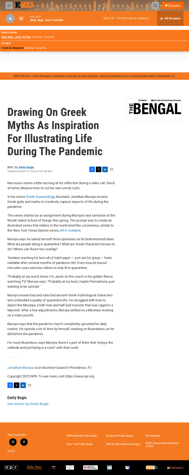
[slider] (27, 18)
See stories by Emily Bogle (28, 404)
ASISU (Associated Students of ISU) (162, 445)
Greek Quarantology (40, 197)
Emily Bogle (26, 167)
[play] (10, 18)
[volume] (21, 18)
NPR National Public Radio (82, 435)
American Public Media (119, 435)
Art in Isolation (70, 230)
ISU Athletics (153, 435)
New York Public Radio (80, 444)
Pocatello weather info (59, 66)
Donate (174, 6)
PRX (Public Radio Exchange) (123, 444)
